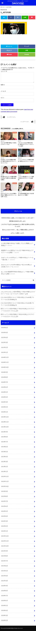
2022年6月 (4, 506)
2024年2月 (4, 407)
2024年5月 (4, 392)
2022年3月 (4, 521)
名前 (3, 84)
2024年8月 (4, 377)
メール (3, 91)
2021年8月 (4, 556)
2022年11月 (5, 481)
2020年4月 (4, 610)
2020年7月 (4, 595)
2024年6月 (4, 387)
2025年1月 (4, 352)
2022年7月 (4, 501)
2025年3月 (4, 342)
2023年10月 (5, 427)
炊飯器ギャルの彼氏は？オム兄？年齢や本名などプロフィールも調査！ (17, 251)
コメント (4, 71)
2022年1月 (4, 531)
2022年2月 (4, 526)
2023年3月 (4, 461)
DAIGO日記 (18, 3)
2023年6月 (4, 446)
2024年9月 (4, 372)
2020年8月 (4, 590)
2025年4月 (4, 337)
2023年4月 (4, 456)
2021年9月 (4, 551)
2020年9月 (4, 585)
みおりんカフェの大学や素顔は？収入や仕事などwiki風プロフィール (16, 266)
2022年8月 (4, 496)
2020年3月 (4, 615)
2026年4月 (4, 332)
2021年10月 (5, 546)
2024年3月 (4, 402)
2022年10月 (5, 486)
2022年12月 (5, 476)
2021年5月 (4, 571)
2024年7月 (4, 382)
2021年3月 (4, 580)
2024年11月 (5, 362)
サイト (2, 97)
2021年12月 (5, 536)
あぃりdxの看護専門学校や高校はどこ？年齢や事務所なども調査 (17, 273)
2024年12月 (5, 357)
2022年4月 (4, 516)
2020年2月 (4, 620)
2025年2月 (4, 347)
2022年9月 (4, 491)
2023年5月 (4, 451)
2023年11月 (5, 422)
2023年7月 (4, 441)
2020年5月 (4, 605)
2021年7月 (4, 561)
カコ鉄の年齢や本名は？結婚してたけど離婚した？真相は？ (17, 244)
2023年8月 (4, 437)
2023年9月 (4, 432)
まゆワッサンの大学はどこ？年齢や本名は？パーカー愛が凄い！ (17, 258)
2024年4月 (4, 397)
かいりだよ (11, 310)
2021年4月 (4, 575)
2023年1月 (4, 471)
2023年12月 (5, 417)
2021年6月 (4, 566)
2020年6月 (4, 600)
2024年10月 (5, 367)
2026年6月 (4, 327)
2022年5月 (4, 511)
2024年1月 (4, 412)
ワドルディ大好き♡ (18, 294)
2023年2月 (4, 466)
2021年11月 (5, 541)
